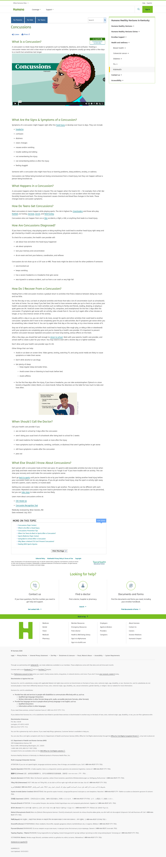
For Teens (41, 20)
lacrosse (31, 214)
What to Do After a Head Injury (28, 528)
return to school (56, 337)
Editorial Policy (40, 558)
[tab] (101, 521)
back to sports (24, 477)
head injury (60, 125)
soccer (37, 214)
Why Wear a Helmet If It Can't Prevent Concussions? (36, 541)
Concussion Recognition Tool (27, 505)
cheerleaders (78, 211)
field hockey (49, 214)
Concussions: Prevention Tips (28, 531)
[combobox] (97, 20)
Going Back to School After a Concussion (32, 539)
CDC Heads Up (21, 501)
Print (26, 34)
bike (46, 218)
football (15, 214)
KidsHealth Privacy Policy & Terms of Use (60, 558)
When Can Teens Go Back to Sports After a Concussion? (37, 533)
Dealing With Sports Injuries (27, 544)
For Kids (30, 20)
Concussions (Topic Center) (27, 525)
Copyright (78, 558)
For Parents (17, 20)
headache (20, 129)
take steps (26, 492)
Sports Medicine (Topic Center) (28, 536)
